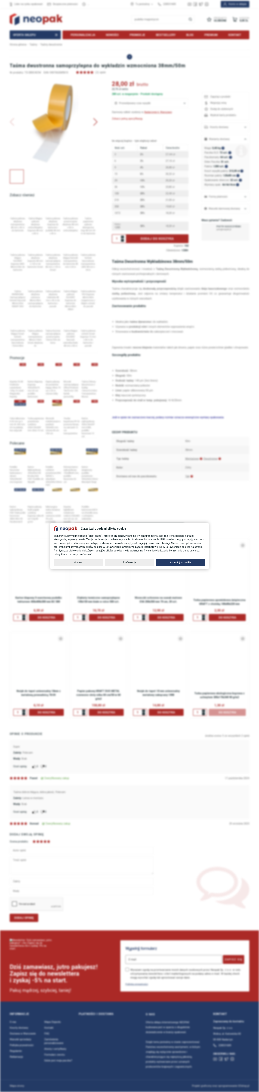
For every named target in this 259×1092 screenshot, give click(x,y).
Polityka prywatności (136, 984)
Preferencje (129, 562)
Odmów (78, 562)
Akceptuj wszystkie (180, 562)
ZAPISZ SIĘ (233, 959)
